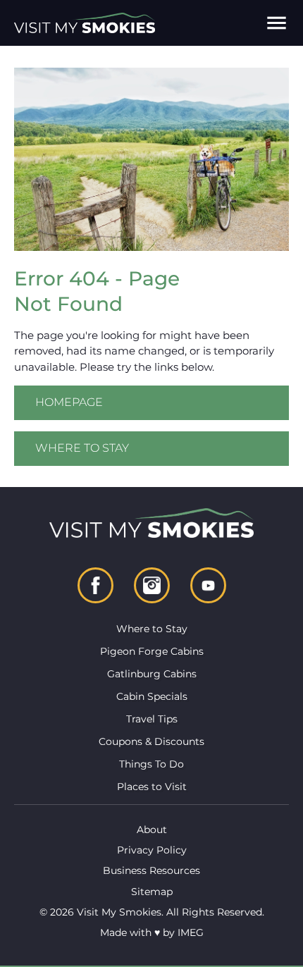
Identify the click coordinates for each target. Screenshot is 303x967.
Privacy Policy (152, 850)
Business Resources (151, 870)
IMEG (191, 932)
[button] (276, 23)
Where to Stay (82, 448)
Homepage (69, 402)
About (152, 829)
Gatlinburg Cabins (152, 673)
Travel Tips (152, 719)
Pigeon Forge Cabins (152, 651)
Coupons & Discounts (151, 741)
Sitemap (152, 891)
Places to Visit (152, 786)
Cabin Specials (151, 696)
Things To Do (151, 764)
